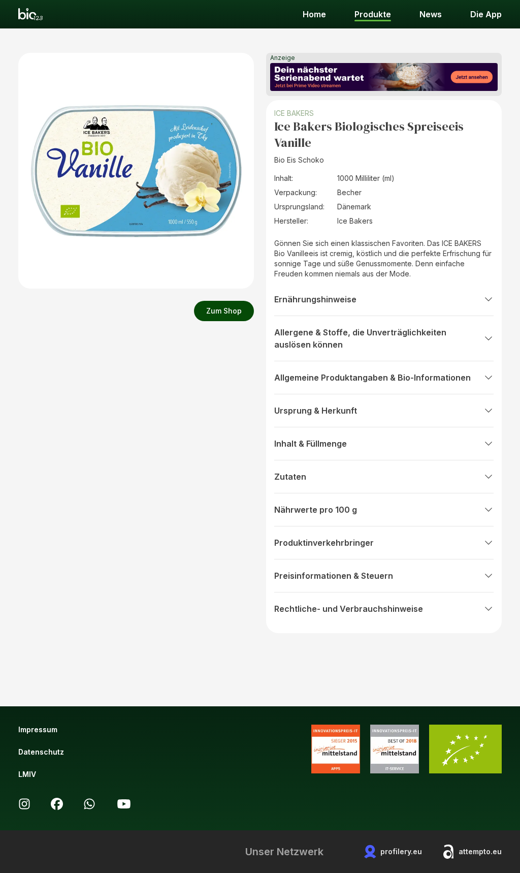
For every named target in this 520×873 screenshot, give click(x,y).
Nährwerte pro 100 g (315, 510)
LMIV (27, 774)
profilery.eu (401, 851)
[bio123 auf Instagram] (24, 804)
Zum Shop (224, 310)
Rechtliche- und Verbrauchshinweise (348, 609)
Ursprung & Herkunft (315, 411)
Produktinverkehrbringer (324, 543)
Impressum (37, 729)
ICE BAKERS (294, 113)
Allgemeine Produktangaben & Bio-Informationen (372, 377)
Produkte (372, 14)
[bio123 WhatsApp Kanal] (89, 804)
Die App (486, 14)
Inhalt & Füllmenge (310, 444)
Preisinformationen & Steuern (333, 576)
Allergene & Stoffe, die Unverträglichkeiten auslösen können (360, 338)
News (430, 14)
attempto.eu (480, 851)
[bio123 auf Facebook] (57, 804)
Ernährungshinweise (315, 299)
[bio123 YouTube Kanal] (124, 804)
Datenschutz (41, 751)
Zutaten (290, 477)
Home (314, 14)
